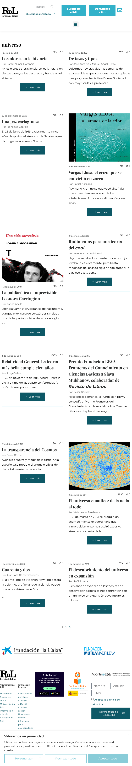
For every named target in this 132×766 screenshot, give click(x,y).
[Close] (128, 734)
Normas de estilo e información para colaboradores (25, 721)
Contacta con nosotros (25, 695)
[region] (66, 748)
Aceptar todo (107, 758)
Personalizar (24, 758)
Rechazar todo (65, 758)
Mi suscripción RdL (7, 706)
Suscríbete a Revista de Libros (6, 697)
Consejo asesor (22, 709)
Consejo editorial (22, 702)
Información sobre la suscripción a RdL (7, 715)
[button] (76, 24)
